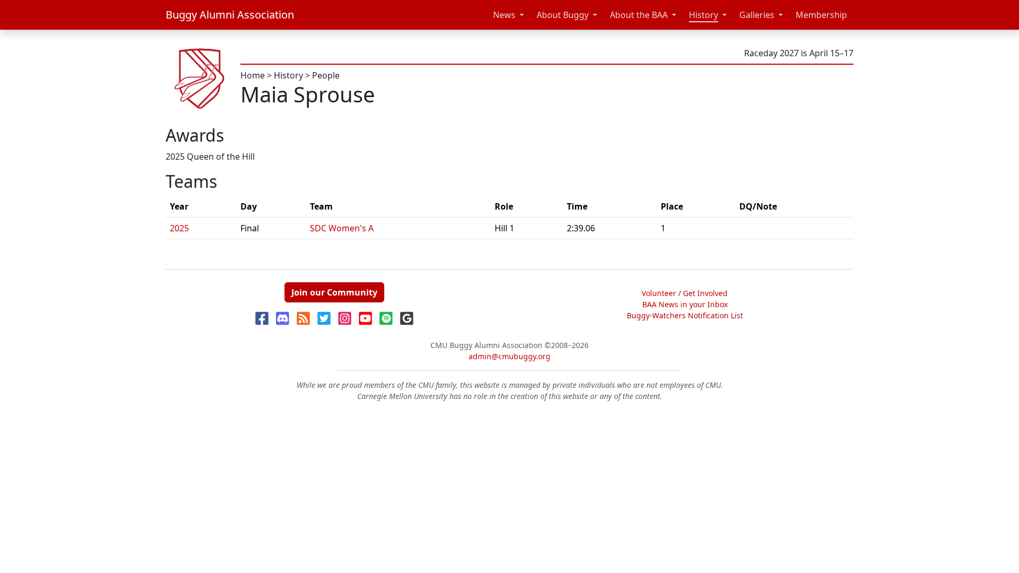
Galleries (756, 15)
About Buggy (563, 15)
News (504, 15)
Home (252, 75)
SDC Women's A (342, 228)
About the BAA (639, 15)
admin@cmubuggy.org (509, 356)
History (703, 15)
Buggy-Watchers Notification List (685, 315)
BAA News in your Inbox (685, 304)
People (326, 75)
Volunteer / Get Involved (685, 293)
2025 (179, 228)
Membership (821, 15)
